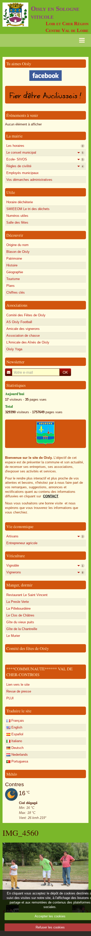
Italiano (16, 741)
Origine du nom (17, 245)
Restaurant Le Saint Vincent (27, 595)
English (16, 727)
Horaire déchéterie (19, 202)
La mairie (14, 136)
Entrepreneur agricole (21, 543)
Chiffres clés (15, 292)
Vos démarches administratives (29, 180)
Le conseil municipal (44, 152)
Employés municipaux (22, 173)
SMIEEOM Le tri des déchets (28, 209)
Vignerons (44, 572)
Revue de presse (18, 691)
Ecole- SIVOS (44, 159)
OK (65, 372)
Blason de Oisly (18, 252)
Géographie (14, 272)
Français (17, 720)
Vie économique (19, 526)
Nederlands (19, 754)
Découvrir (14, 235)
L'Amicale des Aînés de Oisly (27, 342)
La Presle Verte (17, 602)
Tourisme (13, 279)
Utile (10, 192)
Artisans (44, 536)
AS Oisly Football (19, 322)
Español (16, 734)
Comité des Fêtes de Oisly (26, 315)
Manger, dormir (19, 585)
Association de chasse (23, 335)
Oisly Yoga (14, 349)
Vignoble (44, 565)
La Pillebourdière (18, 608)
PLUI (10, 698)
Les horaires (44, 146)
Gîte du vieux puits (20, 622)
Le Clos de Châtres (20, 615)
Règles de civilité (44, 166)
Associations (16, 305)
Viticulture (15, 556)
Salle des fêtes (17, 222)
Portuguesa (19, 761)
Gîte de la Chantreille (21, 629)
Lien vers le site (18, 684)
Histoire (11, 265)
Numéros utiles (17, 216)
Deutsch (17, 748)
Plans (10, 286)
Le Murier (13, 636)
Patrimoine (14, 258)
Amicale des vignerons (23, 329)
